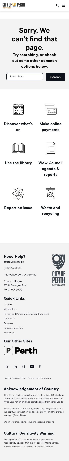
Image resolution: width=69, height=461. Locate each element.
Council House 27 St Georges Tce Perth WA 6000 (15, 285)
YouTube (32, 366)
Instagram (23, 366)
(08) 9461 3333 (13, 268)
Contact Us (9, 319)
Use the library (18, 163)
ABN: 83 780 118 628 (14, 378)
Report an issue (18, 208)
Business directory (13, 328)
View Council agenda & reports (51, 169)
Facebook (40, 366)
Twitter (7, 366)
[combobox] (24, 78)
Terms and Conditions (40, 378)
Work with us (10, 309)
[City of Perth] (58, 270)
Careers (8, 305)
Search (57, 5)
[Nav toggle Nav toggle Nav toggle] (63, 5)
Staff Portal (9, 333)
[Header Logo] (14, 8)
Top (63, 442)
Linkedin (15, 366)
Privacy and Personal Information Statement (26, 314)
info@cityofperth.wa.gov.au (20, 274)
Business (8, 323)
